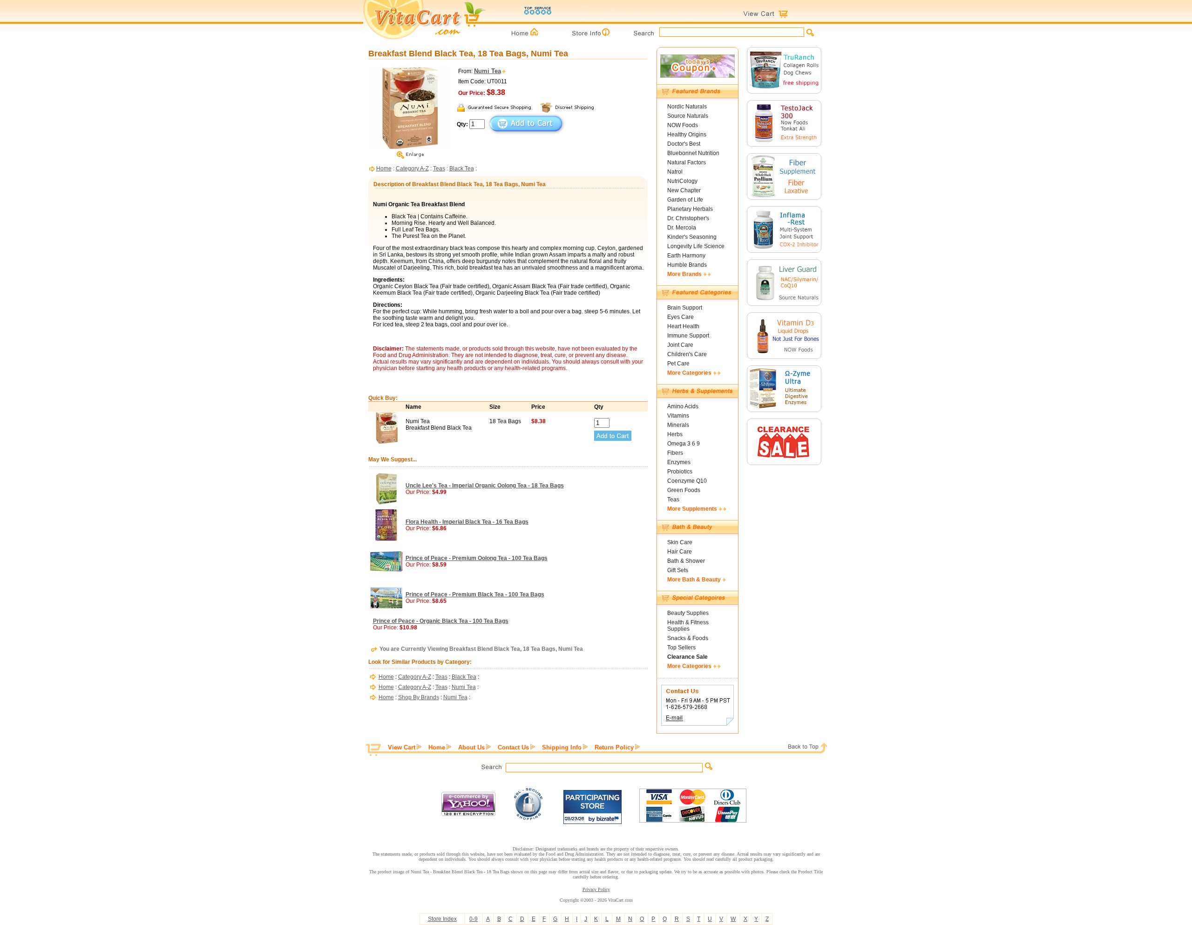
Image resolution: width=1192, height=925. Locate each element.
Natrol (675, 172)
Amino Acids (682, 406)
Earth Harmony (686, 255)
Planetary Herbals (690, 209)
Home (384, 168)
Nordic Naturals (687, 106)
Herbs (675, 434)
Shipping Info (562, 747)
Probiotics (679, 471)
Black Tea (461, 168)
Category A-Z (412, 168)
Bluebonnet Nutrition (693, 153)
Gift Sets (677, 570)
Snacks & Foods (687, 638)
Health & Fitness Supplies (688, 625)
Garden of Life (685, 199)
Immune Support (688, 335)
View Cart (401, 747)
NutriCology (682, 181)
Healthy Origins (686, 134)
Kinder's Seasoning (692, 237)
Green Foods (683, 490)
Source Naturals (687, 116)
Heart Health (683, 326)
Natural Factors (686, 162)
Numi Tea (464, 687)
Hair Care (679, 551)
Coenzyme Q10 (687, 481)
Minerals (678, 425)
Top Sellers (681, 647)
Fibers (675, 453)
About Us (471, 747)
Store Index (442, 919)
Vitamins (678, 415)
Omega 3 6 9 (683, 443)
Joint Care (680, 345)
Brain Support (684, 307)
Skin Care (679, 542)
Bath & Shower (686, 561)
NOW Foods (682, 125)
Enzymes (679, 462)
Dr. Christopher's (688, 218)
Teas (439, 168)
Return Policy (614, 747)
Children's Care (687, 354)
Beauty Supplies (688, 613)
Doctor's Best (683, 144)
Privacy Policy (596, 889)
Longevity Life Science (696, 246)
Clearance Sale (687, 657)
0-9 (473, 919)
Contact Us (513, 747)
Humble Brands (687, 265)
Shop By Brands (418, 697)
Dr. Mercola (681, 227)
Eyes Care (680, 317)
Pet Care (678, 363)
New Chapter (684, 190)
